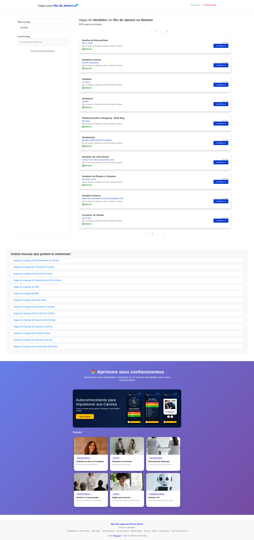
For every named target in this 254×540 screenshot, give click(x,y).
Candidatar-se (221, 46)
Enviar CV (195, 5)
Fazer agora (85, 417)
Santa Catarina (108, 531)
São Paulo (96, 531)
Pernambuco (164, 531)
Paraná (147, 531)
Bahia (154, 531)
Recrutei (117, 536)
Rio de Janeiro (123, 531)
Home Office (84, 531)
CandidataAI (72, 531)
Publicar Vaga (210, 5)
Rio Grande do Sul (179, 531)
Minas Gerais (136, 531)
